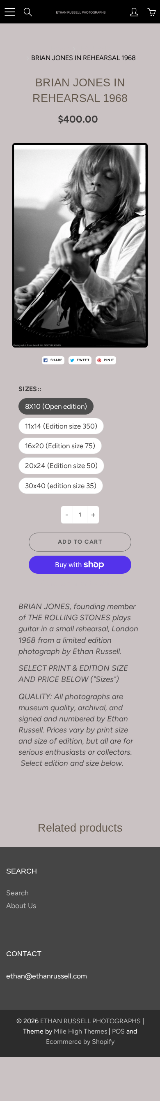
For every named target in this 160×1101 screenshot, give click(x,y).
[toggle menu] (9, 12)
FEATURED (93, 48)
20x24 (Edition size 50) (61, 465)
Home (60, 48)
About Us (21, 905)
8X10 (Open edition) (56, 406)
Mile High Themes (80, 1031)
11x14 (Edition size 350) (61, 426)
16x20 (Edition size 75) (60, 446)
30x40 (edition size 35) (60, 486)
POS (118, 1031)
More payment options (80, 583)
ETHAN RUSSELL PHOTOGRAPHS (90, 1021)
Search (17, 892)
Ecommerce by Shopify (80, 1041)
